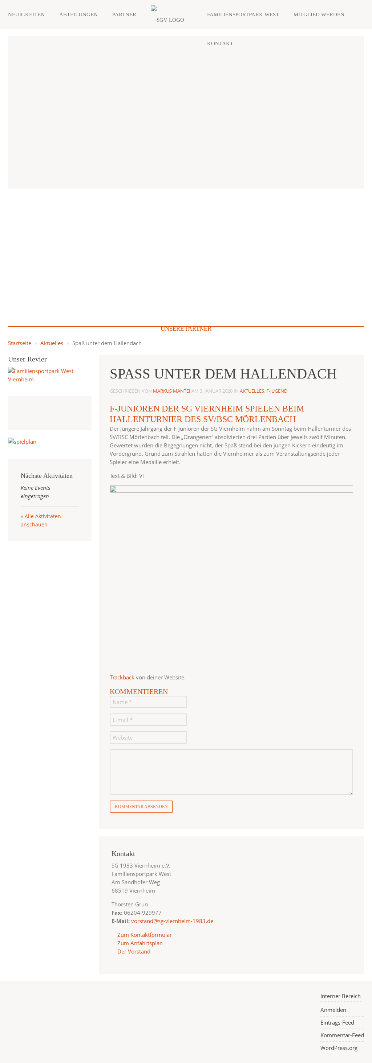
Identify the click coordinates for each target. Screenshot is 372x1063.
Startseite (19, 343)
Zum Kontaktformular (144, 934)
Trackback (122, 677)
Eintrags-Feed (337, 1022)
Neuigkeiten (26, 14)
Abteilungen (78, 14)
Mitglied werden (319, 14)
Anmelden (333, 1009)
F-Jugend (276, 391)
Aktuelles (51, 343)
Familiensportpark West (243, 14)
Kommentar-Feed (342, 1035)
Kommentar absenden (141, 806)
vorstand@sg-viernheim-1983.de (172, 921)
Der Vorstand (133, 951)
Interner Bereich (340, 996)
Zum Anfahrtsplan (139, 943)
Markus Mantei (171, 391)
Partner (124, 14)
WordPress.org (338, 1047)
